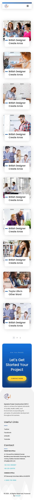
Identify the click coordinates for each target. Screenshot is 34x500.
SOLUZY (18, 496)
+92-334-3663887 (10, 465)
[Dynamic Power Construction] (7, 6)
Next (20, 337)
